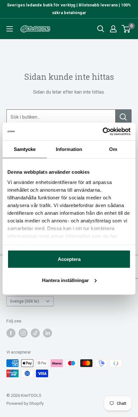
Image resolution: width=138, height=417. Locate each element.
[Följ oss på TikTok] (35, 333)
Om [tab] (113, 149)
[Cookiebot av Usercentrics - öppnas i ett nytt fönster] (102, 131)
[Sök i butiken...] (123, 117)
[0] (126, 29)
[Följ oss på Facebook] (10, 333)
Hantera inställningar (65, 280)
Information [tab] (69, 149)
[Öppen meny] (9, 28)
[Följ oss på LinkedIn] (47, 333)
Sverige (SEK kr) (24, 301)
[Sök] (100, 28)
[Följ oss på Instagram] (23, 333)
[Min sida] (113, 28)
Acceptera (69, 259)
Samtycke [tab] (25, 149)
